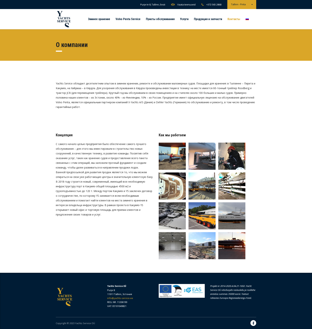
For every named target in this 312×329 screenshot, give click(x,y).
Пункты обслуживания (160, 19)
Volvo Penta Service (128, 19)
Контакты (234, 19)
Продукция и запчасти (208, 19)
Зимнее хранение (99, 19)
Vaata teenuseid (186, 4)
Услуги (184, 19)
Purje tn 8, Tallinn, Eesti (152, 4)
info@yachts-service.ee (120, 298)
